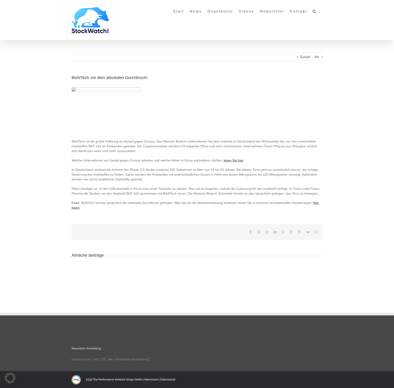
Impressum (151, 379)
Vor (316, 57)
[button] (315, 9)
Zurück (305, 57)
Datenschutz (168, 379)
